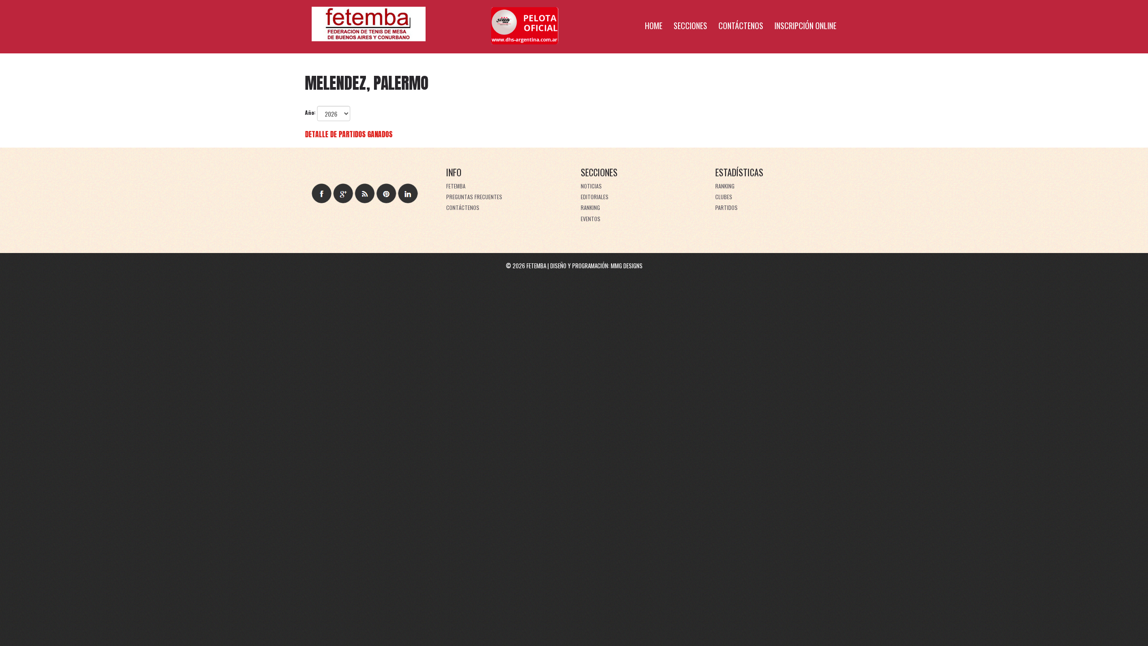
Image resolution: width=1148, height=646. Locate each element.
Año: (310, 112)
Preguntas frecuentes (474, 197)
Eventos (590, 219)
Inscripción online (805, 26)
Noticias (591, 186)
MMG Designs (627, 265)
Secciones (690, 26)
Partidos (726, 207)
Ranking (590, 207)
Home (653, 26)
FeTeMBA (455, 186)
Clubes (723, 197)
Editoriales (595, 197)
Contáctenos (740, 26)
